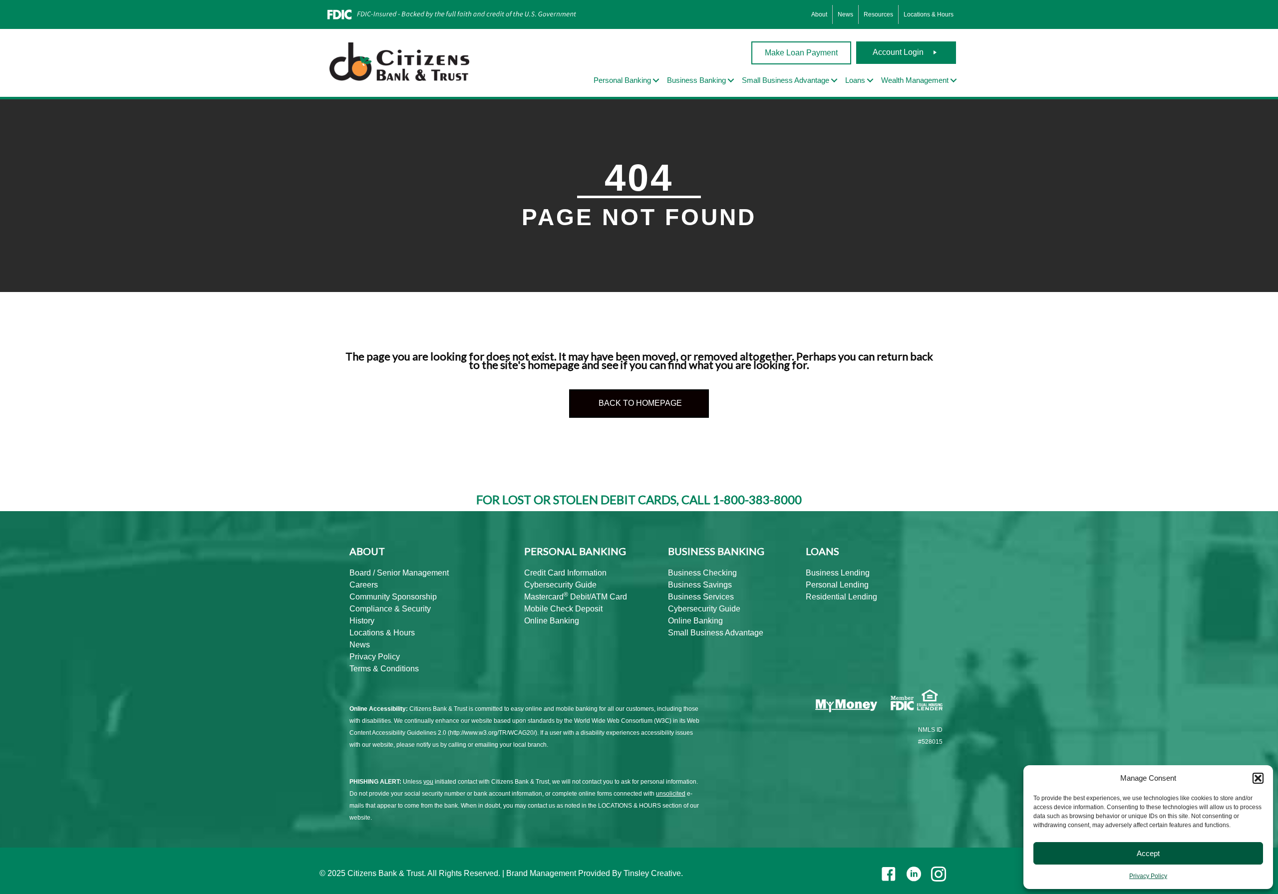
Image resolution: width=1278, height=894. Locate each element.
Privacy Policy (1148, 876)
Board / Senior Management (399, 573)
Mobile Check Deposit (563, 608)
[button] (1258, 778)
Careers (363, 585)
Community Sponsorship (393, 597)
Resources (878, 14)
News (845, 14)
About (819, 14)
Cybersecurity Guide (560, 585)
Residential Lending (841, 597)
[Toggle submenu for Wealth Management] (953, 80)
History (361, 620)
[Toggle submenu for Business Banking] (731, 80)
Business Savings (700, 585)
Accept (1148, 853)
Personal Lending (837, 585)
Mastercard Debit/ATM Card (575, 597)
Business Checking (702, 573)
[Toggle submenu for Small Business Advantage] (834, 80)
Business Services (701, 597)
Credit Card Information (565, 573)
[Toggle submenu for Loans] (870, 80)
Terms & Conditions (384, 668)
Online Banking (551, 620)
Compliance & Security (390, 608)
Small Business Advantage (715, 632)
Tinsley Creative (652, 873)
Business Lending (838, 573)
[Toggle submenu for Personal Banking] (656, 80)
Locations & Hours (929, 14)
